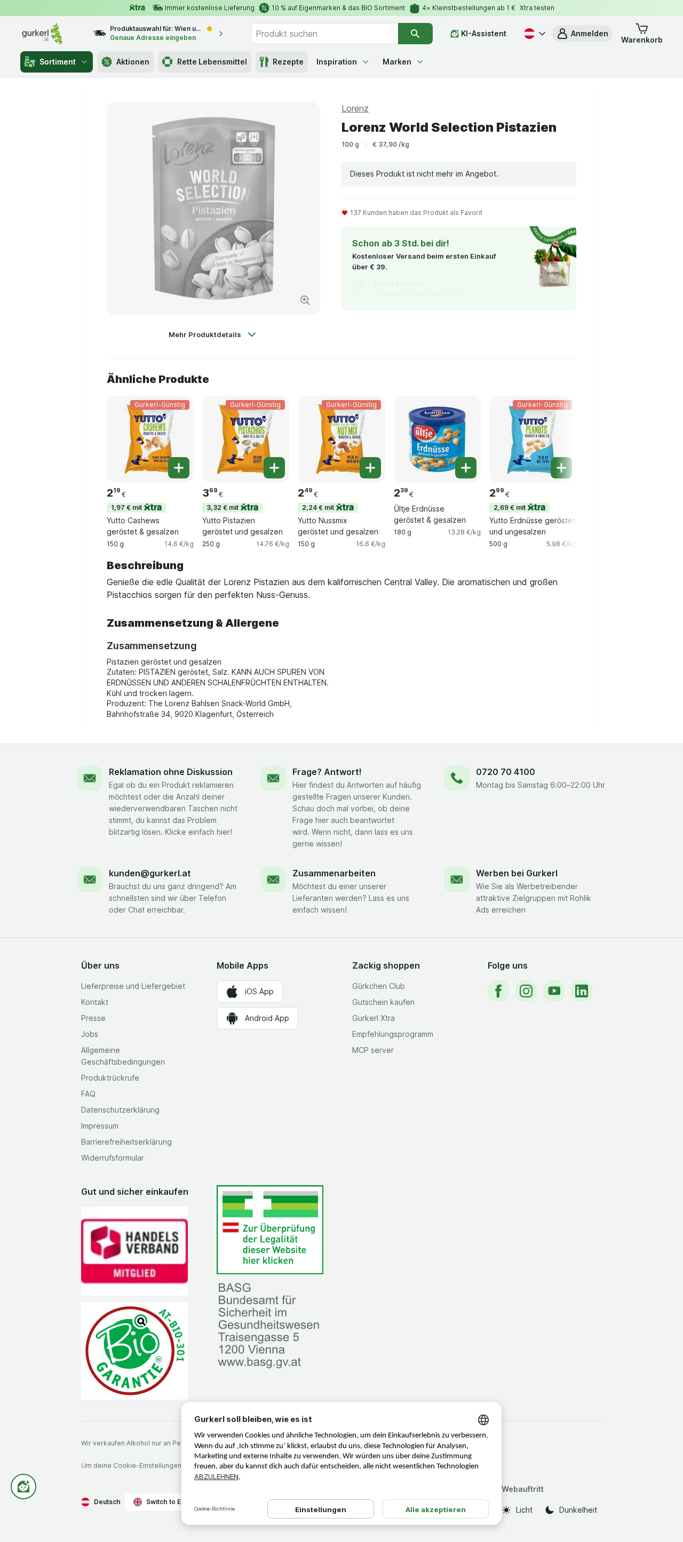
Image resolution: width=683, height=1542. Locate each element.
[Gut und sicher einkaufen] (134, 1351)
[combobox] (324, 33)
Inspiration (336, 61)
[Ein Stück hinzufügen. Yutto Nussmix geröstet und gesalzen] (370, 467)
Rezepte (288, 61)
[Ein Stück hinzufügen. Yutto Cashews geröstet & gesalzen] (178, 467)
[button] (582, 33)
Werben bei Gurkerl (517, 873)
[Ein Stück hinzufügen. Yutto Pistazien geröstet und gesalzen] (274, 467)
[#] (270, 1229)
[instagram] (526, 991)
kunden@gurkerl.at (150, 873)
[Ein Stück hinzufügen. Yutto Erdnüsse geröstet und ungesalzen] (561, 467)
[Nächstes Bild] (555, 438)
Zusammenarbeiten (334, 873)
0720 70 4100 (505, 771)
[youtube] (554, 991)
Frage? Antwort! (327, 771)
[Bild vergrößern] (305, 300)
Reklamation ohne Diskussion (171, 771)
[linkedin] (581, 991)
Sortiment (57, 61)
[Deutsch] (533, 33)
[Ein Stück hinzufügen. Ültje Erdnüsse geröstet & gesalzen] (465, 467)
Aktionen (132, 61)
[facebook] (498, 991)
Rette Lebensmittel (212, 61)
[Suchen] (415, 33)
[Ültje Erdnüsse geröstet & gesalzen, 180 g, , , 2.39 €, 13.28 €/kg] (437, 439)
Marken (397, 61)
